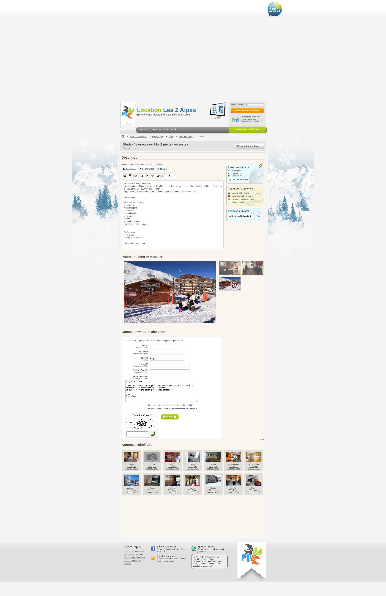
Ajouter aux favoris (251, 146)
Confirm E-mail (140, 371)
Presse (127, 563)
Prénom (140, 353)
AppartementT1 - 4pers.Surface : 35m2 (233, 466)
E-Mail (141, 365)
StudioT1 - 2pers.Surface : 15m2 (193, 466)
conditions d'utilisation (171, 405)
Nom (142, 346)
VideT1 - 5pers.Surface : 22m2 (193, 490)
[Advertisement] (18, 50)
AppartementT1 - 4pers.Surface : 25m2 (254, 466)
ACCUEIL (144, 130)
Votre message (139, 377)
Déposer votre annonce (134, 557)
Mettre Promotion (239, 202)
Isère (171, 136)
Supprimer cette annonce (242, 196)
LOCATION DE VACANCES (164, 130)
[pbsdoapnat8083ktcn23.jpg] (230, 284)
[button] (130, 169)
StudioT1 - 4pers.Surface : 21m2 (213, 466)
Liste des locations (138, 136)
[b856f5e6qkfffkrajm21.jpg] (230, 268)
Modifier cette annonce (242, 193)
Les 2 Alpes (166, 110)
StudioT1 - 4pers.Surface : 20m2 (172, 466)
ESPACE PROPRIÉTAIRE (247, 130)
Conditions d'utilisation (134, 554)
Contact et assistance (134, 551)
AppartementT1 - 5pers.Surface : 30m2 (132, 490)
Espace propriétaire (132, 560)
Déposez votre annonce (247, 110)
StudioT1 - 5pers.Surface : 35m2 (152, 466)
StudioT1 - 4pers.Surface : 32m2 (213, 490)
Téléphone (143, 359)
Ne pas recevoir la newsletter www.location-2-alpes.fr (172, 409)
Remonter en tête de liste (243, 199)
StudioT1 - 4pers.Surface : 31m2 (233, 490)
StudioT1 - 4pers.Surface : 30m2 (254, 490)
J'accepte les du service (170, 405)
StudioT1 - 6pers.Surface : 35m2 (172, 490)
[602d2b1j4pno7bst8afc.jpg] (253, 268)
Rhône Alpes (157, 136)
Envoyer (167, 416)
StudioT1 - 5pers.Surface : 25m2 (132, 466)
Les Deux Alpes (186, 136)
